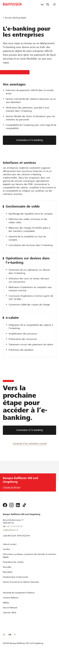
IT (15, 634)
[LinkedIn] (18, 505)
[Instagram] (11, 505)
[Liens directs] (42, 4)
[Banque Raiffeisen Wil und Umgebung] (12, 4)
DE (4, 634)
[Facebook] (5, 505)
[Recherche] (47, 4)
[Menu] (54, 4)
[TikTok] (24, 505)
